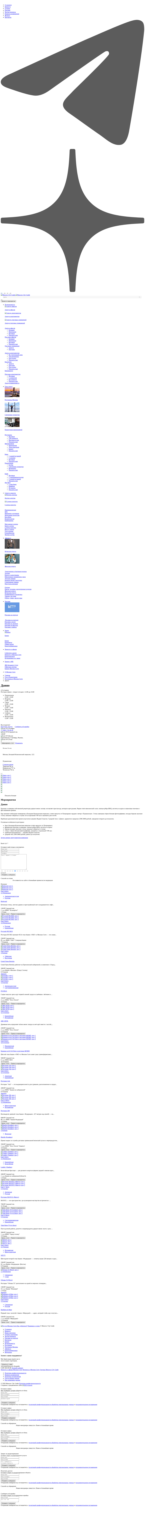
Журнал (7, 15)
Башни (7, 1342)
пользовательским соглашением (86, 1404)
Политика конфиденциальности (15, 1373)
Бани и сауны (9, 526)
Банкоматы (8, 642)
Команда (8, 7)
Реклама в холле (10, 622)
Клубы (11, 465)
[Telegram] (72, 148)
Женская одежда (10, 591)
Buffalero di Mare (6, 1310)
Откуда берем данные (12, 1378)
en (5, 293)
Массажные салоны (11, 524)
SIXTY (3, 1255)
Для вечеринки (14, 356)
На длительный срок (16, 355)
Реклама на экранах (11, 623)
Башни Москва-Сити (12, 668)
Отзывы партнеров (11, 1334)
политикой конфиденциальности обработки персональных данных (51, 1404)
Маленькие (12, 332)
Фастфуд (8, 482)
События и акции (11, 653)
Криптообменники (11, 646)
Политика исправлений (13, 1376)
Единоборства (9, 533)
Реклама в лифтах (11, 627)
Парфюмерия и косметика (13, 594)
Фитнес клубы (9, 535)
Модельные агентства (12, 515)
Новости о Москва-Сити (13, 655)
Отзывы (7, 8)
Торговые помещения (12, 346)
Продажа (12, 349)
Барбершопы (9, 520)
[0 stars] (3, 871)
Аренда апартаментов (12, 353)
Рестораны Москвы (11, 1347)
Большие (12, 330)
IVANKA (4, 991)
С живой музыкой (15, 456)
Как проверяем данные (12, 1380)
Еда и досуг (9, 386)
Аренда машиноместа (12, 383)
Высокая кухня (14, 440)
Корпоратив (13, 445)
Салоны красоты (10, 527)
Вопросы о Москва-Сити (31, 1370)
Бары (6, 454)
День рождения (14, 447)
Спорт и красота (10, 493)
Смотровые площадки (16, 467)
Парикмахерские (10, 510)
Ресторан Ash (5, 1081)
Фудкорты (12, 488)
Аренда (11, 348)
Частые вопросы (10, 12)
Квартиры (8, 362)
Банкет (11, 449)
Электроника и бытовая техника (16, 571)
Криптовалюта (10, 656)
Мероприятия (9, 444)
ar (10, 293)
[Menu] (1, 299)
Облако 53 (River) (7, 1280)
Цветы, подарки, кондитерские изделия (18, 589)
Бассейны (8, 517)
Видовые (12, 333)
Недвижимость (10, 304)
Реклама (7, 10)
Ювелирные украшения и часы (15, 577)
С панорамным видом (16, 477)
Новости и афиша (11, 649)
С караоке (12, 458)
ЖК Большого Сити (11, 665)
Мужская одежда (10, 593)
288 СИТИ (4, 1021)
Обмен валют (9, 644)
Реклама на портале (11, 620)
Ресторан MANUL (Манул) (10, 1197)
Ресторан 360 (5, 1111)
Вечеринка (12, 468)
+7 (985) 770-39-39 (7, 730)
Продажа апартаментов (12, 374)
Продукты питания (11, 584)
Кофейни (12, 486)
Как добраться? (22, 1326)
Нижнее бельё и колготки (13, 580)
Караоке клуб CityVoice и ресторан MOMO (15, 1051)
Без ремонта (13, 379)
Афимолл (8, 538)
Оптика (7, 587)
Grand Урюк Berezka (7, 961)
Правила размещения (12, 14)
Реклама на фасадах (11, 625)
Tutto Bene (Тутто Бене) (8, 1225)
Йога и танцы (9, 529)
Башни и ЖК (9, 661)
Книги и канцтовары (12, 575)
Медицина (8, 1352)
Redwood (4, 901)
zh (7, 293)
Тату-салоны (9, 531)
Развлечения (9, 463)
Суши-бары (12, 484)
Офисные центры (11, 667)
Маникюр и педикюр (12, 513)
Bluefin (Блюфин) (6, 1137)
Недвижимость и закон (12, 658)
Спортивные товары (12, 582)
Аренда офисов (10, 328)
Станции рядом (8, 764)
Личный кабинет (17, 1368)
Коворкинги (9, 371)
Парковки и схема (34, 1326)
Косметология (9, 519)
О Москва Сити (10, 672)
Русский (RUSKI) (7, 931)
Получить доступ (6, 727)
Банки (7, 630)
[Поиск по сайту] (139, 297)
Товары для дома (10, 596)
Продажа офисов (10, 337)
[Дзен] (72, 291)
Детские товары (10, 578)
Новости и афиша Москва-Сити (11, 1370)
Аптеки (7, 573)
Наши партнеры (10, 1333)
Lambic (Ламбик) (6, 1167)
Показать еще (13, 335)
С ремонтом (13, 378)
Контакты (8, 17)
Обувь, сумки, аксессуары (13, 598)
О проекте (8, 5)
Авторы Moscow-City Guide (49, 1370)
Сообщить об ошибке (22, 727)
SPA (6, 512)
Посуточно (12, 358)
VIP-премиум (13, 438)
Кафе (6, 474)
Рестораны (8, 435)
